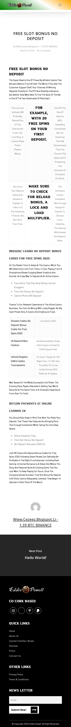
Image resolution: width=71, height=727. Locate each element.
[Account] (46, 5)
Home (12, 630)
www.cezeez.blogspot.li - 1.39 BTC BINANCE (37, 46)
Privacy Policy (16, 674)
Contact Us (15, 655)
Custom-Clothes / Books (21, 640)
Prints (12, 650)
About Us (13, 635)
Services (13, 645)
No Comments (44, 50)
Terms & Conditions (19, 679)
